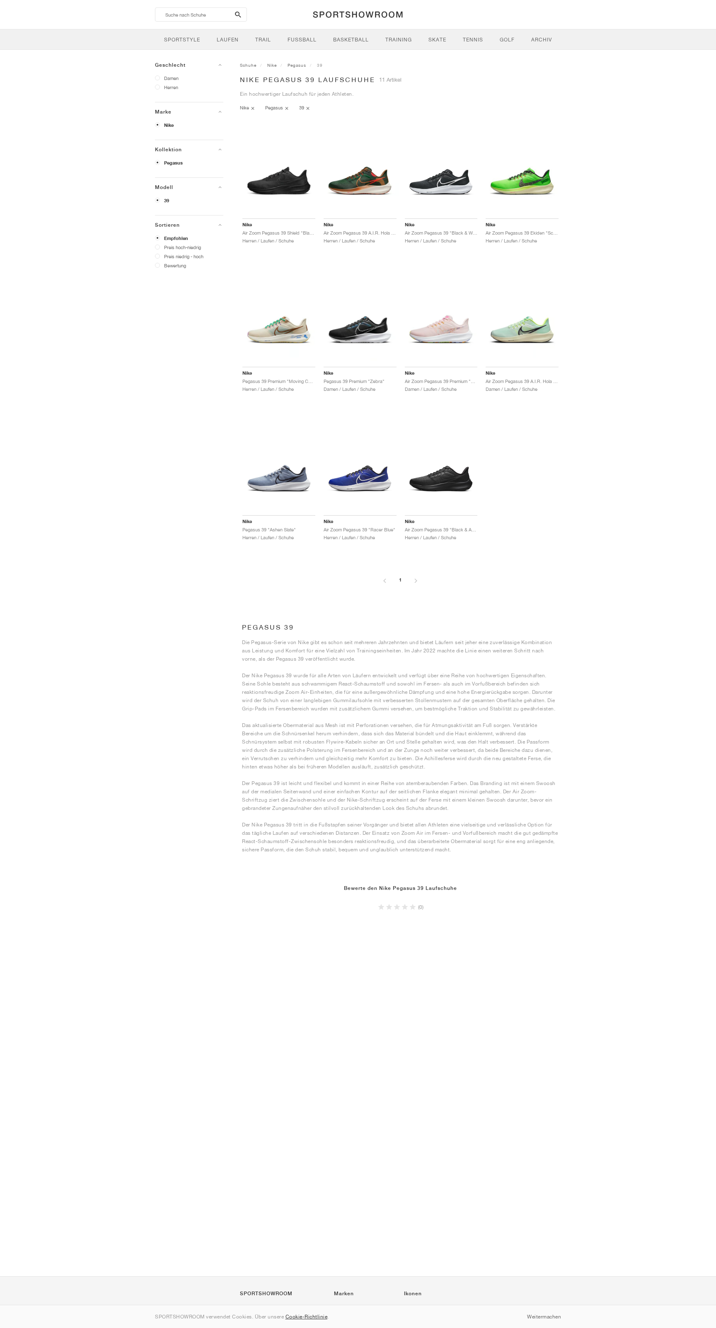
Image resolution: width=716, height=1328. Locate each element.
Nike (169, 125)
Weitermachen (544, 1316)
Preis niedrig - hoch (183, 256)
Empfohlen (176, 238)
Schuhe (248, 65)
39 (166, 201)
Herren (171, 87)
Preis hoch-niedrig (182, 247)
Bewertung (175, 265)
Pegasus (173, 163)
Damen (171, 78)
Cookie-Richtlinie (306, 1316)
